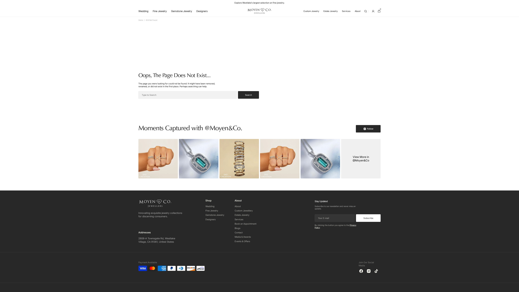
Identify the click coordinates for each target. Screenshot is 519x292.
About (238, 206)
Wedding (209, 206)
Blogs (237, 228)
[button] (366, 11)
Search (248, 95)
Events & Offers (242, 241)
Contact (239, 232)
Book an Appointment (245, 223)
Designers (210, 219)
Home (140, 20)
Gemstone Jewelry (214, 215)
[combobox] (187, 95)
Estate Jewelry (242, 215)
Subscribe (368, 218)
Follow (370, 128)
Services (239, 219)
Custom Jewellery (244, 210)
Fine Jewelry (211, 210)
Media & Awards (243, 236)
